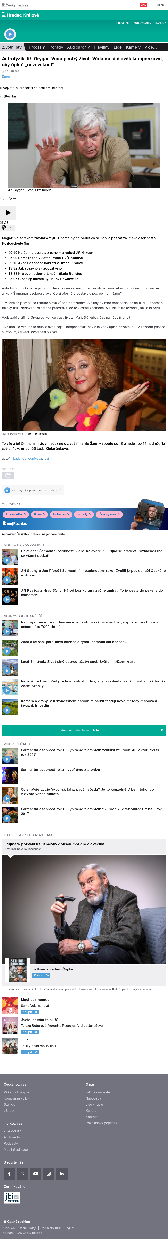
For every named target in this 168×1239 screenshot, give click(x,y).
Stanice (9, 1104)
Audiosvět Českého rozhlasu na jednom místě (33, 534)
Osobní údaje (28, 1228)
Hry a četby (14, 514)
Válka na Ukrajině (16, 1092)
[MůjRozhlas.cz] (8, 97)
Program (122, 23)
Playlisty (101, 47)
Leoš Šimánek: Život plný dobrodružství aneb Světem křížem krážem (80, 662)
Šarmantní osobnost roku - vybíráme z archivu (60, 770)
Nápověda (93, 1098)
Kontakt (92, 1117)
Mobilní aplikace (16, 1150)
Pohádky (59, 514)
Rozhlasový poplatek (101, 1123)
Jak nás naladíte (98, 1092)
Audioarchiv (142, 23)
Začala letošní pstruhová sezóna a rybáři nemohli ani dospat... (74, 642)
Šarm (6, 77)
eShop (9, 1111)
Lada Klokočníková (27, 459)
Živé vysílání (107, 514)
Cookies (9, 1228)
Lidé (118, 47)
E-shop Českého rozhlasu (29, 835)
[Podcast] (3, 228)
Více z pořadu (17, 744)
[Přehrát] (8, 213)
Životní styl (12, 47)
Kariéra (91, 1111)
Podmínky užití (51, 1228)
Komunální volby (16, 1098)
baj (46, 459)
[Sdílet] (11, 228)
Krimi (38, 514)
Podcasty (11, 1143)
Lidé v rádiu (94, 1104)
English (70, 1228)
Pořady (56, 47)
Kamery (160, 23)
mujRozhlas (11, 504)
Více (151, 47)
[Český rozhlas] (15, 5)
